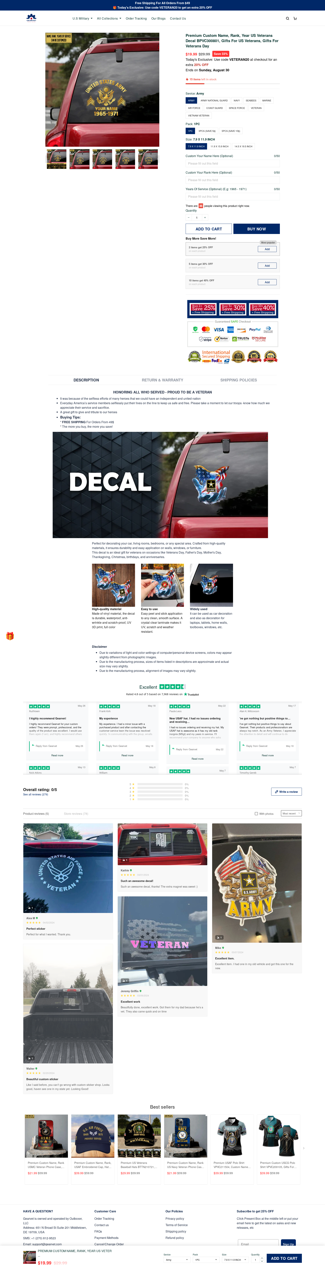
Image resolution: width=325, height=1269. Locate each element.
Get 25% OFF (199, 667)
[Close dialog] (231, 585)
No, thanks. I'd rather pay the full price (199, 679)
